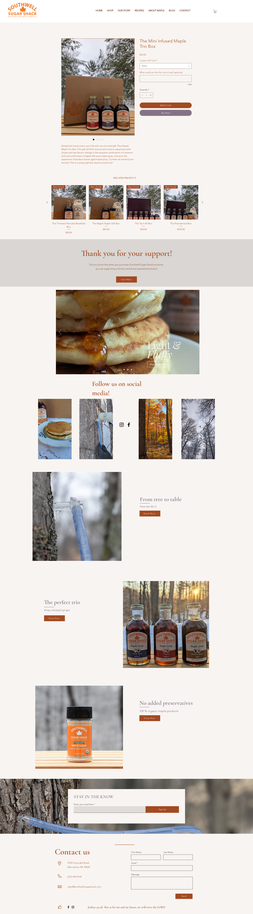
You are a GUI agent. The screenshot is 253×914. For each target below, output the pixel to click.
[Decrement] (142, 95)
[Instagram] (121, 425)
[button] (215, 11)
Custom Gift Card (148, 60)
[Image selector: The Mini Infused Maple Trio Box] (93, 139)
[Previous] (60, 332)
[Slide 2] (128, 369)
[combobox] (166, 66)
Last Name (168, 852)
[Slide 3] (131, 369)
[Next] (195, 332)
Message (135, 874)
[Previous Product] (47, 202)
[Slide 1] (124, 369)
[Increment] (151, 95)
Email (133, 863)
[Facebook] (129, 425)
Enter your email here (84, 804)
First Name (136, 852)
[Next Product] (202, 202)
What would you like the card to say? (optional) (161, 72)
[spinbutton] (146, 95)
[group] (124, 210)
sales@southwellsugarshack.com (84, 886)
